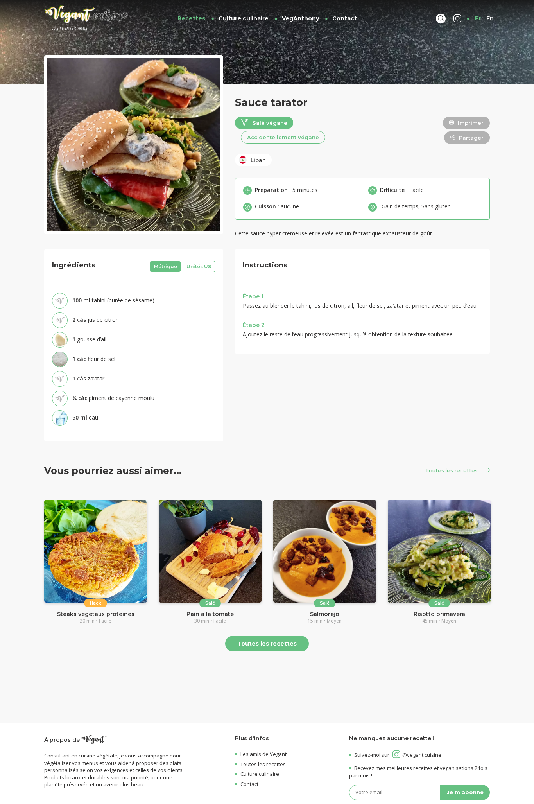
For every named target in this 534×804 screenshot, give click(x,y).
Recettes (191, 18)
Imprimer (471, 123)
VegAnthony (300, 18)
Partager (471, 138)
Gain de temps (400, 206)
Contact (344, 18)
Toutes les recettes (452, 470)
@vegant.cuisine (421, 754)
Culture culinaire (244, 18)
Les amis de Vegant (263, 753)
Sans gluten (436, 206)
